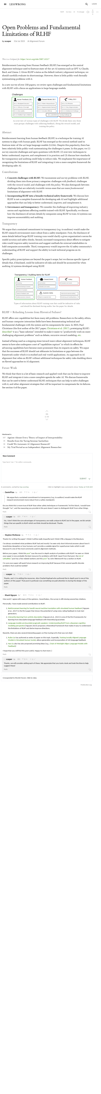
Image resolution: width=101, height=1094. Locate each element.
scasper (8, 41)
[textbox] (46, 465)
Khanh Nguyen (11, 595)
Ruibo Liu (12, 638)
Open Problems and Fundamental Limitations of (41, 31)
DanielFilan (9, 493)
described (7, 332)
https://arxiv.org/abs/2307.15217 (34, 59)
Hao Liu (11, 644)
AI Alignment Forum (36, 41)
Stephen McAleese (12, 535)
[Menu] (5, 4)
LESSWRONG (17, 4)
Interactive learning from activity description (25, 617)
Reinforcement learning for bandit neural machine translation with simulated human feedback (45, 608)
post (28, 554)
